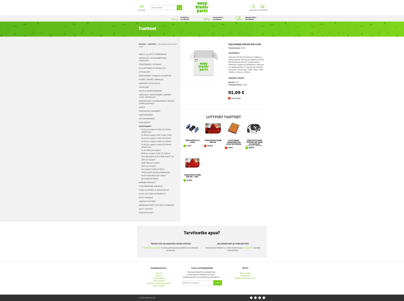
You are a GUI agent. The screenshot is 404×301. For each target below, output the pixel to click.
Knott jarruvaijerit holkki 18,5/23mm (156, 138)
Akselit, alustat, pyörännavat (153, 54)
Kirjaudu (253, 10)
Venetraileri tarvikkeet (149, 111)
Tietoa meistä (245, 273)
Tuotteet (152, 44)
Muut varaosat (146, 197)
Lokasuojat (144, 87)
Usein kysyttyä (159, 278)
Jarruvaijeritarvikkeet (150, 178)
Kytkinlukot (144, 72)
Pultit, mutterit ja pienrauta (152, 194)
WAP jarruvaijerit (148, 160)
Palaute (159, 275)
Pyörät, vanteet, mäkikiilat (151, 79)
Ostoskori (262, 10)
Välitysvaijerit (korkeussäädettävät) (155, 172)
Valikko (141, 10)
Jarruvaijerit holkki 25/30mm (153, 169)
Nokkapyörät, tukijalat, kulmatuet (155, 76)
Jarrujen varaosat (147, 182)
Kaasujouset (144, 122)
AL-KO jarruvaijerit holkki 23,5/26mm (156, 141)
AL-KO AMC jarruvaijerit (151, 150)
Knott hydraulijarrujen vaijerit (153, 175)
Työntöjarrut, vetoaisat (150, 64)
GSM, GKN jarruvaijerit (150, 163)
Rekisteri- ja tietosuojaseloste (158, 283)
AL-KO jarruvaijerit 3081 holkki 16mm (156, 135)
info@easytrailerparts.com (245, 278)
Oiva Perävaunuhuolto (152, 248)
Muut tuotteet (146, 209)
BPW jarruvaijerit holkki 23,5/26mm (155, 153)
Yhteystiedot (245, 275)
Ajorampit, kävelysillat (149, 83)
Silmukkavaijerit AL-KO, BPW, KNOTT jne (157, 156)
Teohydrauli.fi (248, 248)
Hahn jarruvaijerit (148, 166)
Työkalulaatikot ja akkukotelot (154, 190)
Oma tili (159, 273)
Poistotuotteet (146, 213)
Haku (179, 7)
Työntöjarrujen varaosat (151, 186)
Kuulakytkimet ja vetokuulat (152, 68)
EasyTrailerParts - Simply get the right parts (202, 7)
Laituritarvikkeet (147, 119)
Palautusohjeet (159, 286)
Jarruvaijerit (145, 126)
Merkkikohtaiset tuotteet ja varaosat (156, 205)
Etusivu (142, 44)
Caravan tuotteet (147, 201)
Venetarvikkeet (146, 115)
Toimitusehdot (159, 281)
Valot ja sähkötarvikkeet (150, 91)
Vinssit (142, 107)
